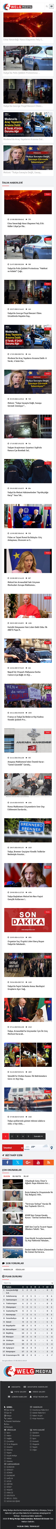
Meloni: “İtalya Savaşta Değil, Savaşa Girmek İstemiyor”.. (24, 404)
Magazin (35, 1444)
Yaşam (9, 1453)
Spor (8, 1433)
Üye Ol (8, 1413)
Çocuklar (10, 1441)
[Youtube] (38, 1162)
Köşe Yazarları (38, 1418)
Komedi (35, 1441)
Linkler (9, 1418)
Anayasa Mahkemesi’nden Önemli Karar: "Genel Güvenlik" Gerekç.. (26, 763)
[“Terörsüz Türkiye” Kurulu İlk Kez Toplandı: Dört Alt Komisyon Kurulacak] (13, 1207)
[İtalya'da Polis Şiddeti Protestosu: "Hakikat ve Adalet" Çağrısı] (28, 247)
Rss (7, 1424)
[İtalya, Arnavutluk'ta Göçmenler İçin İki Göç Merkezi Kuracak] (28, 1010)
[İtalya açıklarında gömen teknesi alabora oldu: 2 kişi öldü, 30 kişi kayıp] (28, 1099)
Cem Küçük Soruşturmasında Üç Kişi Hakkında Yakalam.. (38, 1239)
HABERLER (8, 1269)
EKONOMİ (10, 1475)
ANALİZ (9, 1493)
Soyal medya (11, 1455)
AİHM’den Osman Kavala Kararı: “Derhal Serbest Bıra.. (38, 1216)
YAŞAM (9, 1490)
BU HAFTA (17, 1176)
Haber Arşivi (37, 1415)
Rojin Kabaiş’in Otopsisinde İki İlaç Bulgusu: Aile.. (39, 1193)
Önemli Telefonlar (13, 1421)
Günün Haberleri (39, 1413)
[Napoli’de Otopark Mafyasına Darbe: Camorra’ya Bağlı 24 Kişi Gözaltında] (28, 651)
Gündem (35, 1433)
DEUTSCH (10, 1495)
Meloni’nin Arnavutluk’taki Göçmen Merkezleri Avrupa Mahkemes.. (24, 583)
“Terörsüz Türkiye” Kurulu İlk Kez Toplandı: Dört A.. (38, 1205)
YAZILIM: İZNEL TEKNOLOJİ (28, 1526)
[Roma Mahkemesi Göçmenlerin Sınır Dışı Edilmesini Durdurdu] (28, 785)
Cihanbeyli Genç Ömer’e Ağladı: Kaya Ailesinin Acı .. (37, 1182)
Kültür (9, 1458)
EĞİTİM (9, 1484)
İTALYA (47, 194)
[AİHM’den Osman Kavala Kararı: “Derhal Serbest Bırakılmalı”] (13, 1219)
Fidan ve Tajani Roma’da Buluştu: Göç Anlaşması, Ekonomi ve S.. (25, 539)
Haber (8, 1435)
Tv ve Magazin (12, 1444)
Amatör (9, 1447)
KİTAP (9, 1487)
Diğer (34, 1450)
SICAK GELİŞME (13, 1501)
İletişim (9, 1427)
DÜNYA (9, 1473)
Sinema (9, 1450)
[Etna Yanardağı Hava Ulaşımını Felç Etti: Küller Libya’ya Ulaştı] (28, 202)
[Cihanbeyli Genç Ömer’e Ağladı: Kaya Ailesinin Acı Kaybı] (13, 1184)
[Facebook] (7, 1162)
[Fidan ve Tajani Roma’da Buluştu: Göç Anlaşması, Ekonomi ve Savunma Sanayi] (28, 516)
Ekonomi (36, 1435)
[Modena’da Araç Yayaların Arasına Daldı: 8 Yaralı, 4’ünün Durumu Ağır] (28, 337)
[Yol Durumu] (51, 1147)
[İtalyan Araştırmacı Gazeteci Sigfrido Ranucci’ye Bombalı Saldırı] (28, 426)
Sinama (9, 1461)
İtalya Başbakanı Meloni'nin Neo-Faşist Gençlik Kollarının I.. (25, 898)
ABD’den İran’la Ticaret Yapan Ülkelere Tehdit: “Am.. (38, 1228)
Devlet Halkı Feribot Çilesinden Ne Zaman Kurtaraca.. (39, 1250)
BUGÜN (7, 1176)
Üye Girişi (10, 1410)
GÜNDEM (10, 1467)
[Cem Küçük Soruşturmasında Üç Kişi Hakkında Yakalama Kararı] (13, 1242)
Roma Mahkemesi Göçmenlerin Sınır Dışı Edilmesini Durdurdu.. (26, 808)
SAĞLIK (9, 1478)
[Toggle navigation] (51, 6)
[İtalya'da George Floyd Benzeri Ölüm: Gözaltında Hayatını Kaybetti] (28, 292)
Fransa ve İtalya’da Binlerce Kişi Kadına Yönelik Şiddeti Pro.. (25, 718)
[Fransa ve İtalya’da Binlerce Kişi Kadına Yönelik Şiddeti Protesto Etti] (28, 696)
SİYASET (9, 1470)
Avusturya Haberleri (40, 1410)
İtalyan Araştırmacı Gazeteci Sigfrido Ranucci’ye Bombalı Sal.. (25, 449)
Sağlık (9, 1438)
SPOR (8, 1481)
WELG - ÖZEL (12, 1498)
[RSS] (48, 1162)
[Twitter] (18, 1162)
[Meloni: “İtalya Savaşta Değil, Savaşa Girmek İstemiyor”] (28, 382)
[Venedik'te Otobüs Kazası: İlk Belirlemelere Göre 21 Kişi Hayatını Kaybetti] (28, 1055)
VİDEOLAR (20, 1269)
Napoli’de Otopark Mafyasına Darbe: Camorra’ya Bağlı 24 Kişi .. (24, 673)
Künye (8, 1415)
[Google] (28, 1162)
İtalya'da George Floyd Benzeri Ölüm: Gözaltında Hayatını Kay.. (25, 314)
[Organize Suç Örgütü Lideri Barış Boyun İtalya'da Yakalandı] (28, 920)
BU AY (26, 1176)
